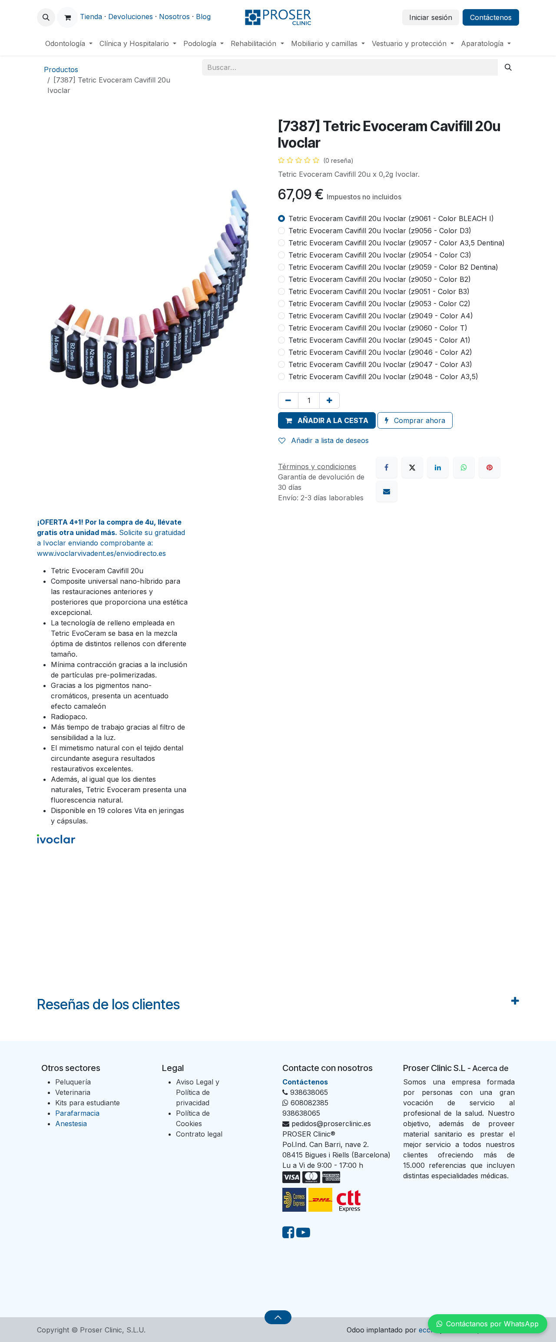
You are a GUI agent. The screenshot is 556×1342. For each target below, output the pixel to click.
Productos (61, 69)
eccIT (428, 1329)
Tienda (91, 16)
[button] (46, 17)
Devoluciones (130, 16)
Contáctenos (491, 17)
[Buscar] (508, 67)
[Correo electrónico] (386, 491)
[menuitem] (69, 43)
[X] (412, 467)
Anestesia (71, 1123)
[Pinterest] (489, 467)
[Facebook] (386, 467)
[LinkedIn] (437, 467)
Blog (203, 16)
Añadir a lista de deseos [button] (329, 440)
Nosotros (174, 16)
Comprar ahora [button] (418, 420)
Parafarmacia (77, 1113)
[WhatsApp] (463, 467)
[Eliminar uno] (288, 400)
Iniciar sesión (430, 17)
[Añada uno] (329, 400)
